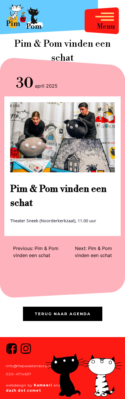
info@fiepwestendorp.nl (29, 366)
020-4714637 (18, 374)
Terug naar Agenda (63, 314)
